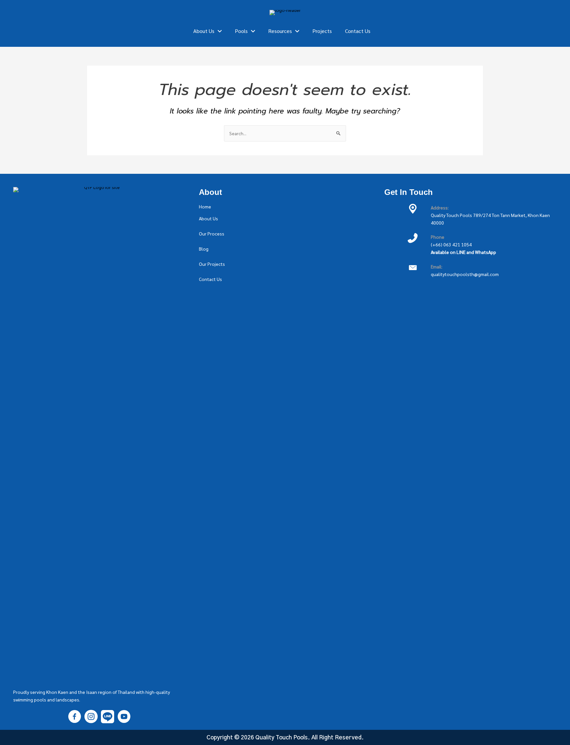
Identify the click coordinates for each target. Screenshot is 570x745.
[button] (205, 206)
